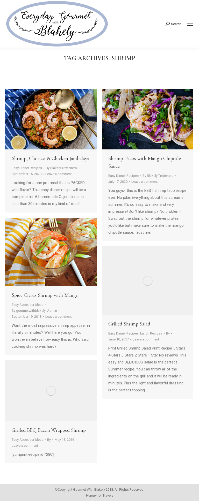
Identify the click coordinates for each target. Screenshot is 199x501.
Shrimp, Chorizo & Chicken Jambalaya (50, 158)
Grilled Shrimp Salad (129, 324)
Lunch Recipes (151, 333)
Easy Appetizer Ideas (27, 305)
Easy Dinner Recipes (27, 168)
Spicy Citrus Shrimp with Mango (45, 295)
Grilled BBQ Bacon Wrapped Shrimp (49, 430)
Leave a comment (58, 174)
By (61, 168)
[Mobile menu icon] (190, 23)
